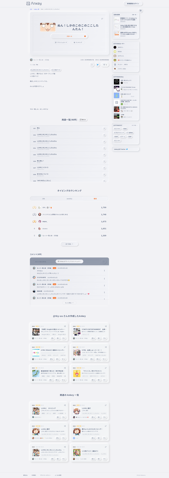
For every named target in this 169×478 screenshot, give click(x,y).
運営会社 (25, 475)
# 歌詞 (116, 137)
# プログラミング (119, 133)
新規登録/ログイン (133, 3)
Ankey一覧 (36, 9)
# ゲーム (123, 137)
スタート (69, 36)
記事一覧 (134, 14)
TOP (31, 9)
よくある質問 (58, 475)
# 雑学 (130, 137)
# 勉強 (124, 129)
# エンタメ (117, 140)
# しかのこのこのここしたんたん (40, 70)
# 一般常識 (130, 133)
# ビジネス (117, 129)
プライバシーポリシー (45, 475)
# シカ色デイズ (56, 70)
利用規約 (34, 475)
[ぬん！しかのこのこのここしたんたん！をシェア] (98, 65)
